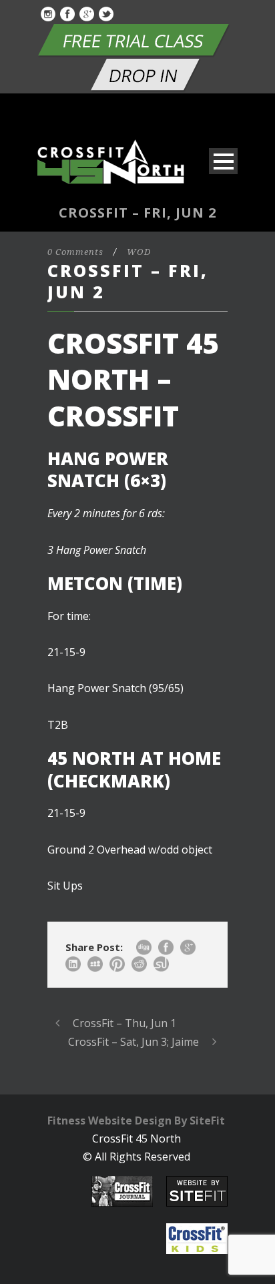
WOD (139, 252)
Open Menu (223, 161)
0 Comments (75, 252)
